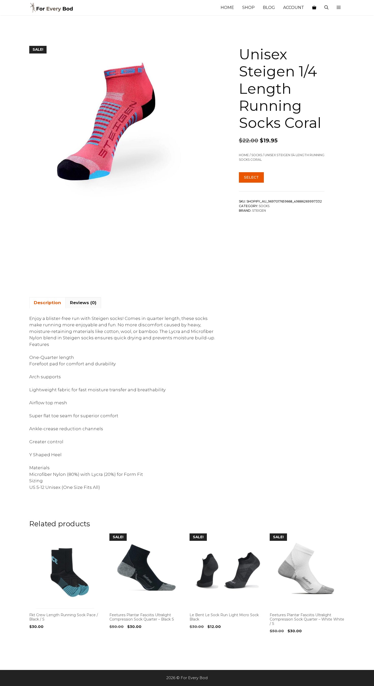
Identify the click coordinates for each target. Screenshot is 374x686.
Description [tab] (47, 302)
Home (227, 7)
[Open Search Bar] (326, 7)
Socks (256, 155)
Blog (269, 7)
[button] (339, 7)
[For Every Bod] (54, 7)
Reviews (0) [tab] (83, 302)
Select (251, 177)
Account (293, 7)
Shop (248, 7)
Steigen (259, 210)
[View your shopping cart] (314, 7)
